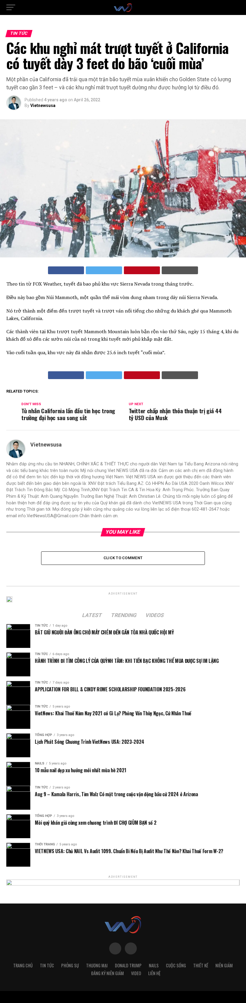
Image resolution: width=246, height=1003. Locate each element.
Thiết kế (200, 965)
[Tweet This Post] (104, 270)
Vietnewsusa (43, 105)
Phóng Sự (70, 965)
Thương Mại (97, 965)
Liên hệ (154, 973)
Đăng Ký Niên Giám (107, 973)
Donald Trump (128, 965)
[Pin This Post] (142, 270)
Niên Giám (224, 965)
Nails (154, 965)
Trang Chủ (23, 965)
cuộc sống (176, 965)
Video (136, 973)
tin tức (47, 965)
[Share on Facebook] (66, 270)
